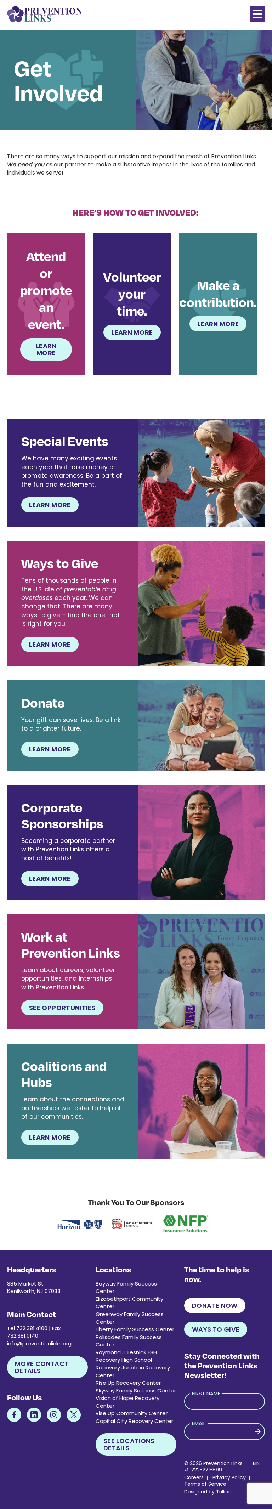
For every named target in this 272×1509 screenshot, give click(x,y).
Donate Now (215, 1305)
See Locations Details (129, 1444)
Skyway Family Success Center (136, 1390)
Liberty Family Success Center (135, 1329)
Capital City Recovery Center (134, 1421)
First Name (206, 1393)
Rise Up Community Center (132, 1413)
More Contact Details (41, 1367)
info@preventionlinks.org (39, 1343)
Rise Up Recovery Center (128, 1382)
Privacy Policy (229, 1477)
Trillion (224, 1491)
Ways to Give (215, 1329)
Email (198, 1423)
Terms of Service (205, 1483)
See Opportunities (62, 1007)
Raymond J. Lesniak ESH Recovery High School (126, 1356)
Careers (194, 1477)
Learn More (46, 349)
